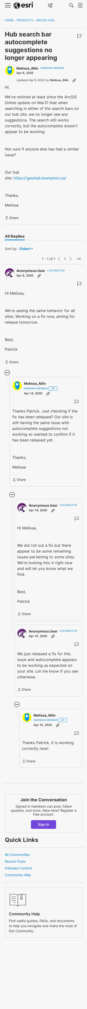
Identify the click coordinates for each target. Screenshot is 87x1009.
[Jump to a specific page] (78, 259)
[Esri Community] (24, 5)
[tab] (15, 236)
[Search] (71, 5)
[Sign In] (80, 5)
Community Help (18, 875)
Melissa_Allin (27, 68)
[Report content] (79, 36)
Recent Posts (15, 861)
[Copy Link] (74, 80)
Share (11, 218)
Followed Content (18, 868)
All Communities (17, 855)
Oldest (25, 249)
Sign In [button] (43, 824)
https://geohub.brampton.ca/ (40, 178)
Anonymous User (30, 271)
